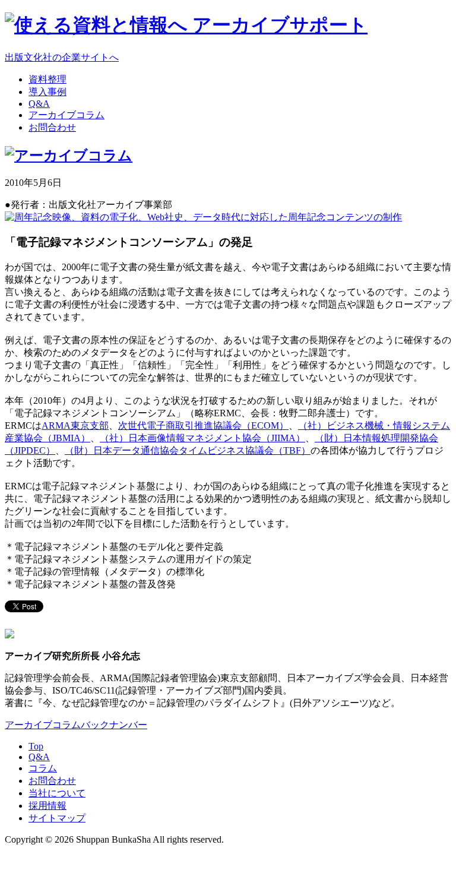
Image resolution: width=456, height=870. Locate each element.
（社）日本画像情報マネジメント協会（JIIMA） (202, 438)
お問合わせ (52, 781)
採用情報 (47, 806)
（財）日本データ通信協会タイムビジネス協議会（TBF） (188, 450)
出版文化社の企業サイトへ (62, 57)
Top (35, 746)
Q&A (39, 757)
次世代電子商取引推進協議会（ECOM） (203, 425)
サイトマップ (57, 818)
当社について (57, 793)
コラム (42, 768)
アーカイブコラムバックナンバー (76, 725)
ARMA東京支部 (75, 425)
